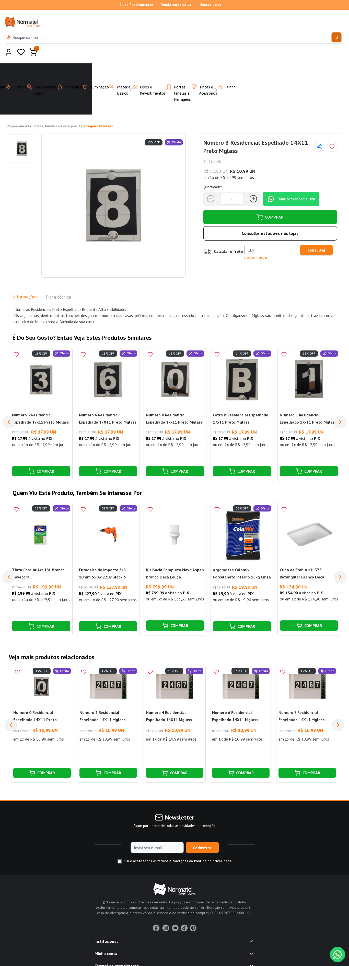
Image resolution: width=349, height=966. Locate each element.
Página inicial (18, 113)
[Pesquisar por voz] (9, 38)
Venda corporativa (176, 4)
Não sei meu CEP (256, 245)
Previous (9, 409)
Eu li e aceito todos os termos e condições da (177, 848)
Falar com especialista (295, 186)
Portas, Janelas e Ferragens (55, 113)
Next (340, 409)
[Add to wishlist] (332, 134)
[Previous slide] (11, 712)
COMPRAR (274, 204)
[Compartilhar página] (319, 134)
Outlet (227, 74)
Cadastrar (202, 835)
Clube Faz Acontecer (136, 4)
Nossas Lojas (211, 4)
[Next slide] (338, 712)
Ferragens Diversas (97, 113)
